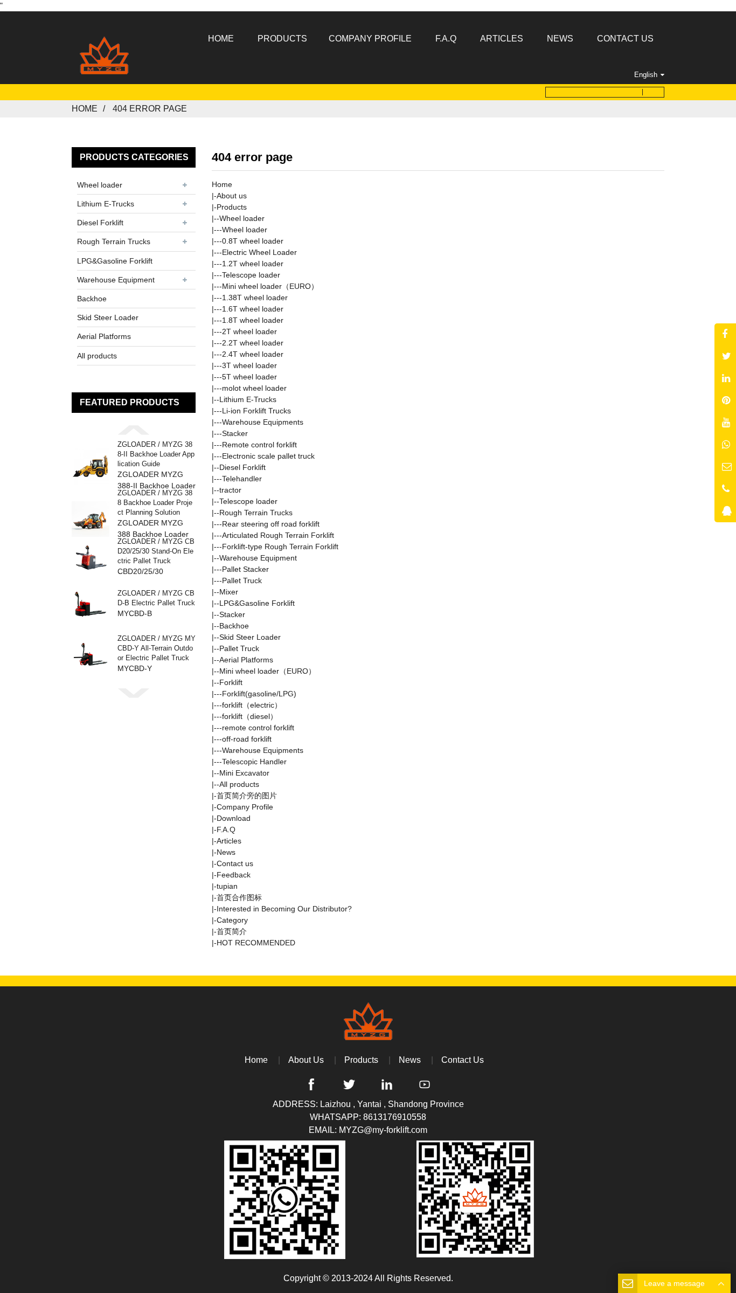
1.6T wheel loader (252, 309)
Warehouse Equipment (116, 279)
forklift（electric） (252, 705)
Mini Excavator (244, 773)
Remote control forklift (259, 444)
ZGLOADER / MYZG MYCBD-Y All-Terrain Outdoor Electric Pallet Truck (156, 648)
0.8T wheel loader (252, 241)
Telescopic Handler (254, 761)
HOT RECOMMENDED (256, 942)
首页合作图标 (239, 897)
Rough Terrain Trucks (113, 241)
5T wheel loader (249, 376)
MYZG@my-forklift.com (383, 1130)
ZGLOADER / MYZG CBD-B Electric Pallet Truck (156, 598)
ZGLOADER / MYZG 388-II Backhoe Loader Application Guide (156, 454)
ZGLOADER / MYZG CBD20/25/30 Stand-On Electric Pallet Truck (156, 551)
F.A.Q (226, 829)
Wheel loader (99, 185)
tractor (230, 490)
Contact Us (462, 1059)
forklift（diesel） (249, 716)
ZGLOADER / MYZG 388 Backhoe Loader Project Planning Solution (154, 502)
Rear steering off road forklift (271, 524)
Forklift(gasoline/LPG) (259, 693)
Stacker (235, 433)
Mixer (228, 591)
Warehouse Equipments (262, 422)
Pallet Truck (242, 580)
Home (85, 108)
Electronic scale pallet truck (268, 456)
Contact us (235, 863)
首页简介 (232, 931)
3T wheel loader (249, 365)
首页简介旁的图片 (247, 795)
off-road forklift (247, 739)
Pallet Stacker (245, 569)
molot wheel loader (254, 388)
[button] (134, 429)
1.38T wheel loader (255, 297)
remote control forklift (258, 727)
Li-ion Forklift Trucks (256, 410)
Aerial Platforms (104, 336)
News (226, 852)
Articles (229, 840)
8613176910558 (394, 1117)
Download (234, 818)
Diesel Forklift (100, 222)
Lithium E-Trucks (105, 203)
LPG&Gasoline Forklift (114, 261)
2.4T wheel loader (252, 354)
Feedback (234, 874)
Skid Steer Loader (107, 317)
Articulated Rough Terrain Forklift (278, 535)
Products (232, 207)
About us (232, 195)
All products (97, 355)
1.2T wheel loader (252, 263)
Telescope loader (251, 275)
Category (232, 920)
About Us (306, 1059)
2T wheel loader (249, 331)
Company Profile (245, 807)
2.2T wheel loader (252, 342)
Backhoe (92, 298)
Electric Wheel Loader (259, 252)
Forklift (230, 682)
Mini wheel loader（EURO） (270, 286)
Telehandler (242, 478)
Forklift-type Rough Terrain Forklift (280, 546)
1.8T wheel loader (252, 320)
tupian (227, 886)
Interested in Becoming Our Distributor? (284, 908)
